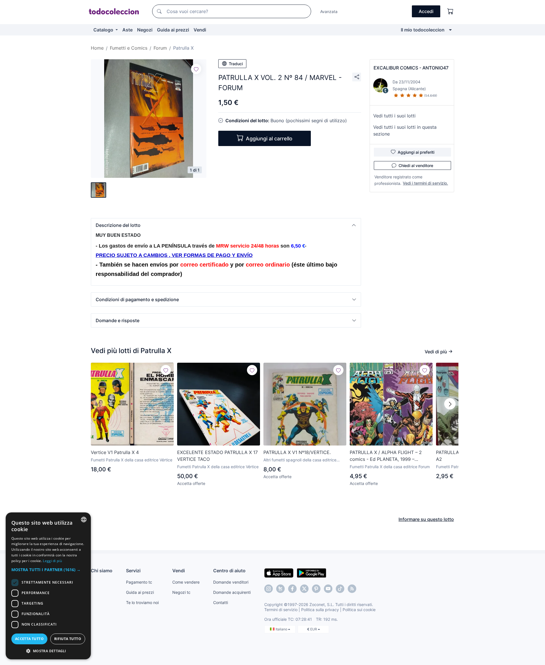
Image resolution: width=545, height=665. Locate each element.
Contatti (220, 602)
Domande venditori (230, 582)
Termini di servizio (280, 609)
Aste (127, 30)
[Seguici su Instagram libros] (280, 588)
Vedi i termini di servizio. (425, 183)
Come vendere (186, 582)
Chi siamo (101, 570)
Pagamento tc (139, 582)
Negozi (144, 30)
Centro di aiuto (229, 570)
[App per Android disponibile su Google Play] (311, 572)
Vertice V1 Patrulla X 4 (115, 452)
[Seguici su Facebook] (292, 588)
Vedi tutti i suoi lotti (394, 116)
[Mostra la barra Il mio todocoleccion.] (450, 29)
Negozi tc (181, 592)
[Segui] (196, 69)
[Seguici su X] (304, 588)
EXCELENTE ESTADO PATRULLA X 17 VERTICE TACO (217, 455)
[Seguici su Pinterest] (316, 588)
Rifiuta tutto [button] (67, 638)
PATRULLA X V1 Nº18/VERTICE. (297, 452)
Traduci (236, 63)
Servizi (133, 570)
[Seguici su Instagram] (268, 588)
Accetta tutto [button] (29, 638)
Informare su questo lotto (426, 519)
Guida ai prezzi (173, 30)
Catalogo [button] (103, 30)
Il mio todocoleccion (423, 30)
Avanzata (329, 11)
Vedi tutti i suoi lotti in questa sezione (405, 130)
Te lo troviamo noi (142, 602)
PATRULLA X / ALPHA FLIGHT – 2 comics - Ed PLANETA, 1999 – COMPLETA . (386, 456)
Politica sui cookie (359, 609)
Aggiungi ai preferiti (416, 152)
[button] (226, 225)
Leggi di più (52, 560)
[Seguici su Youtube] (328, 588)
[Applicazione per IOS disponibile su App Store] (279, 572)
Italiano (282, 629)
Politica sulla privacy (320, 609)
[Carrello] (450, 11)
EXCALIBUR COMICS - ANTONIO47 (411, 68)
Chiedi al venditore (416, 165)
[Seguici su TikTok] (340, 588)
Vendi (200, 30)
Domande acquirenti (232, 592)
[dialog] (48, 585)
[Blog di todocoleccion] (352, 588)
